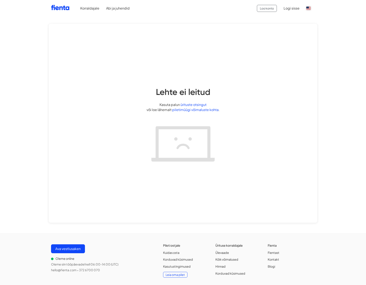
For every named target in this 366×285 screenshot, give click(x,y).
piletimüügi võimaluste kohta (195, 109)
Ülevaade (222, 252)
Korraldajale (89, 8)
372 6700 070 (89, 270)
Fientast (273, 252)
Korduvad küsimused (178, 259)
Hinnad (220, 266)
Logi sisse (291, 8)
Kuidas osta (171, 252)
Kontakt (273, 259)
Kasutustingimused (177, 266)
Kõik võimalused (226, 259)
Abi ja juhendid (118, 8)
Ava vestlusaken (68, 248)
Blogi (271, 266)
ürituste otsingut (193, 104)
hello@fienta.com (63, 270)
